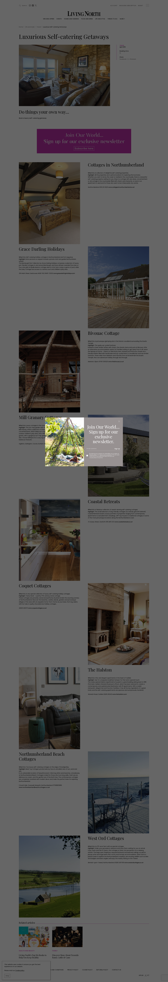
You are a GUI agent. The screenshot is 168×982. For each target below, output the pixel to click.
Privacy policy (93, 455)
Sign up (117, 449)
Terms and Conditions (106, 455)
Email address (90, 449)
